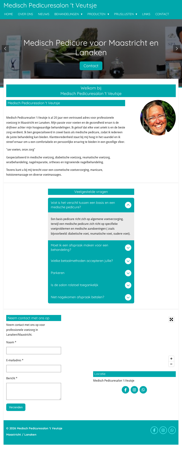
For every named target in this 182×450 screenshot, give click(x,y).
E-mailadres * (14, 360)
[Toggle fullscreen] (171, 319)
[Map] (134, 341)
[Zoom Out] (171, 364)
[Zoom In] (171, 358)
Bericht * (11, 378)
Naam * (11, 342)
